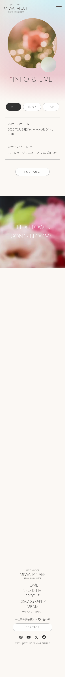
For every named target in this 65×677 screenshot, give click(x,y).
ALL (13, 107)
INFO (32, 107)
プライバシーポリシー (32, 612)
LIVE (51, 107)
